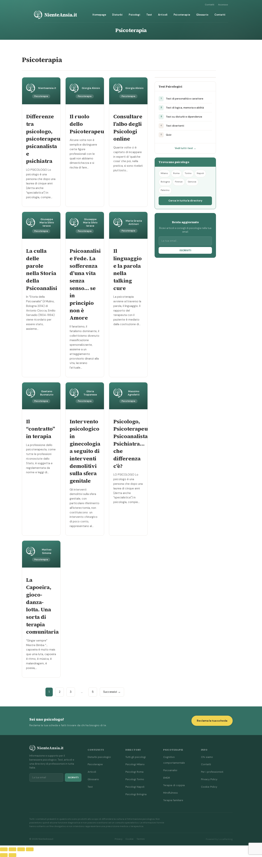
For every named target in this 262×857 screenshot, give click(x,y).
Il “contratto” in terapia (40, 429)
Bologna (165, 181)
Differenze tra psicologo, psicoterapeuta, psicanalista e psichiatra (46, 139)
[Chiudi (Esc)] (30, 849)
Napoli (200, 173)
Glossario (202, 14)
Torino (188, 173)
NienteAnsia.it (60, 15)
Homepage (99, 14)
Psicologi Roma (134, 771)
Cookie (129, 839)
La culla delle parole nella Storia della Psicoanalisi (41, 269)
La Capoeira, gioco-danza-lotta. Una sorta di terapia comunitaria (42, 606)
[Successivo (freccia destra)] (12, 855)
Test (149, 14)
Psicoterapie (182, 14)
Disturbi (117, 14)
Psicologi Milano (135, 764)
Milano (164, 173)
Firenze (179, 181)
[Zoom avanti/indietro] (4, 849)
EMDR (166, 777)
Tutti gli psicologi (135, 757)
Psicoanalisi (170, 770)
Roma (176, 173)
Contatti (209, 4)
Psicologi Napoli (134, 786)
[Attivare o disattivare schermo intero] (12, 849)
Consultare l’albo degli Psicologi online (127, 127)
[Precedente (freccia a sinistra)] (4, 855)
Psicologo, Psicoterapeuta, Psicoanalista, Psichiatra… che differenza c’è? (134, 444)
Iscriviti (185, 250)
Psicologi (134, 14)
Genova (192, 181)
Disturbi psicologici (99, 757)
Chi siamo (207, 757)
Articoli (162, 14)
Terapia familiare (173, 800)
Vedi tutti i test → (185, 148)
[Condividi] (21, 849)
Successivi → (112, 692)
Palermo (165, 190)
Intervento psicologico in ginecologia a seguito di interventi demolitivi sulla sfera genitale (85, 451)
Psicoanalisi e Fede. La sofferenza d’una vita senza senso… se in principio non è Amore (85, 284)
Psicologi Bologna (136, 794)
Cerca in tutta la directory (185, 200)
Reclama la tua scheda (212, 720)
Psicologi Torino (134, 779)
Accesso (223, 4)
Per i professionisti (212, 771)
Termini (141, 839)
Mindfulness (170, 792)
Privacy (118, 839)
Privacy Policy (209, 779)
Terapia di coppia (174, 785)
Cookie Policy (209, 786)
